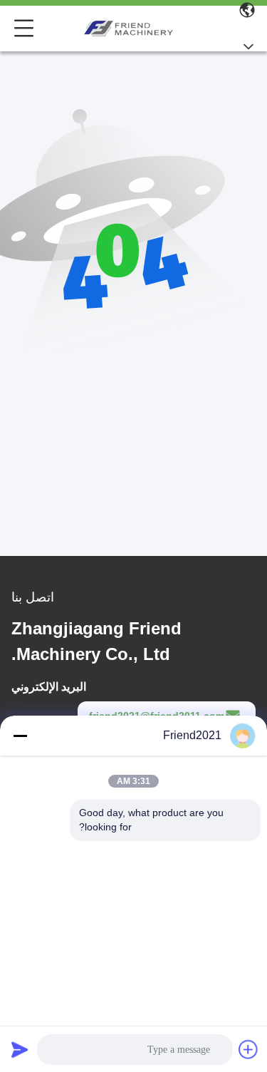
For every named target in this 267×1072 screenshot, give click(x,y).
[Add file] (248, 1049)
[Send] (20, 1049)
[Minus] (19, 735)
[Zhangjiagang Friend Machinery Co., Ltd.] (130, 28)
